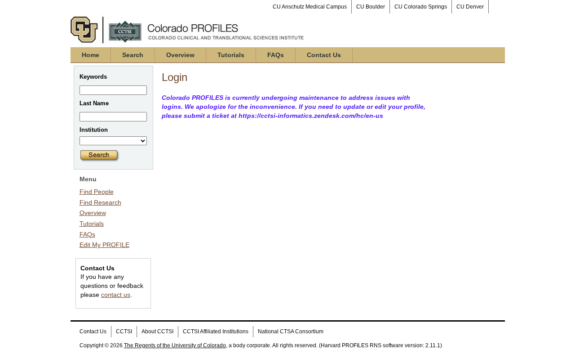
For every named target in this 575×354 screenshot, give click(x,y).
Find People (97, 191)
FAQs (275, 54)
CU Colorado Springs (420, 7)
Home (90, 54)
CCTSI (124, 331)
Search (132, 54)
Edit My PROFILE (104, 244)
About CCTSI (157, 331)
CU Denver (470, 7)
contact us (115, 294)
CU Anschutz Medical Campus (310, 7)
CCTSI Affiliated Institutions (215, 331)
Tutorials (230, 54)
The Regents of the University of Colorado (175, 345)
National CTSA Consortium (290, 331)
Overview (180, 54)
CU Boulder (370, 7)
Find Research (100, 202)
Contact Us (324, 54)
